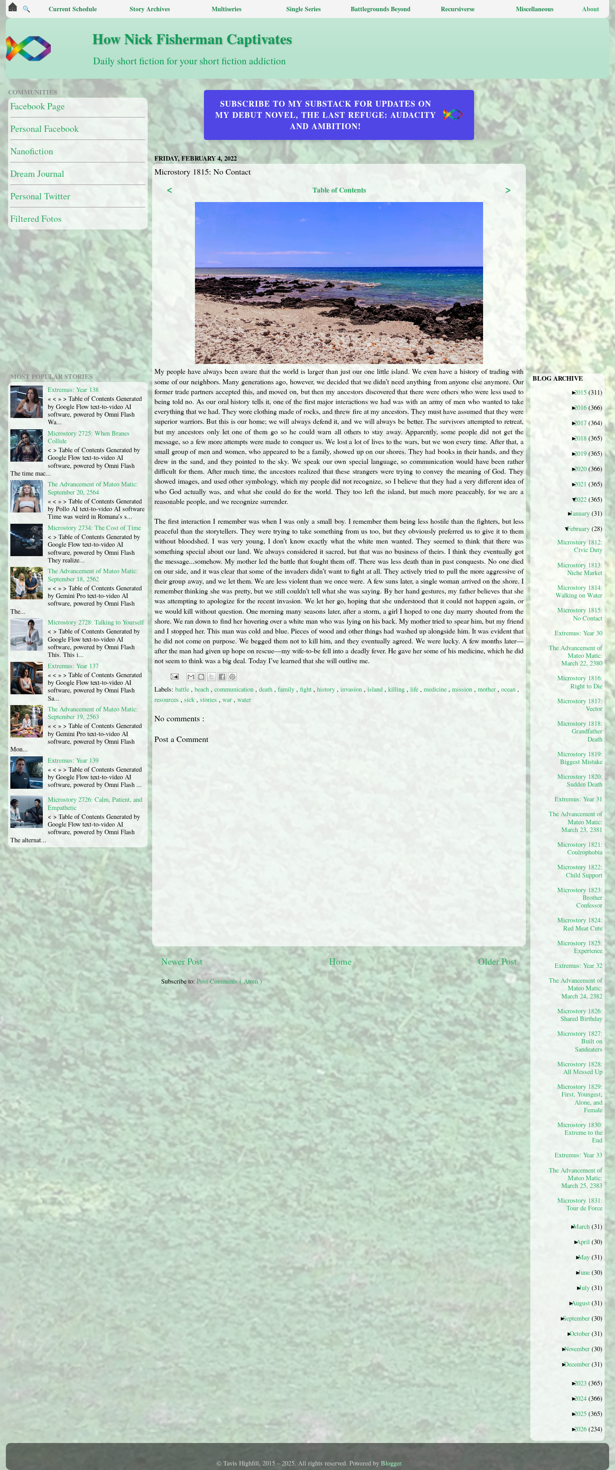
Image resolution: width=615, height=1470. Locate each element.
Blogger (391, 1463)
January (583, 513)
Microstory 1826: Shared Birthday (579, 1015)
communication (234, 689)
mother (487, 689)
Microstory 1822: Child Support (579, 871)
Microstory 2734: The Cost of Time (94, 527)
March (585, 1226)
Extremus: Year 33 (581, 1155)
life (415, 689)
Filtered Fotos (36, 218)
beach (202, 689)
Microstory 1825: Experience (579, 947)
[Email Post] (174, 675)
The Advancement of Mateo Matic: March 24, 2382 (579, 988)
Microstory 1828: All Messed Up (579, 1068)
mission (463, 689)
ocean (509, 689)
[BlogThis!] (201, 676)
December (580, 1364)
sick (190, 699)
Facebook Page (37, 106)
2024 (584, 1398)
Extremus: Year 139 (73, 760)
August (584, 1303)
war (228, 699)
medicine (436, 689)
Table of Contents (339, 189)
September (580, 1318)
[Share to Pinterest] (232, 676)
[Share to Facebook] (221, 676)
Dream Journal (37, 173)
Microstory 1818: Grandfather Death (579, 731)
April (586, 1241)
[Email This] (190, 676)
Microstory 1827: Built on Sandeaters (579, 1041)
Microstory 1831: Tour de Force (579, 1204)
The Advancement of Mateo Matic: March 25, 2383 (579, 1178)
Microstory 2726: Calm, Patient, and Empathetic (95, 803)
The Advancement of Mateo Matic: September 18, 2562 (93, 574)
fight (306, 689)
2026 (584, 1429)
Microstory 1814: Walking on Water (579, 591)
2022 (584, 499)
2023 (584, 1383)
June (587, 1272)
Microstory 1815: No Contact (579, 614)
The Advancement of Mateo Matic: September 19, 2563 (93, 713)
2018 (584, 438)
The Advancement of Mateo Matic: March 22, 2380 (579, 655)
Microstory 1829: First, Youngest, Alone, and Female (579, 1098)
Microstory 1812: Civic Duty (579, 546)
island (375, 689)
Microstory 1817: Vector (579, 705)
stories (209, 699)
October (583, 1333)
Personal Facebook (44, 128)
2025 (584, 1413)
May (587, 1257)
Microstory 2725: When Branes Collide (89, 437)
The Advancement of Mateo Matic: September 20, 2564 (93, 488)
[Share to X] (211, 676)
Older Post (497, 961)
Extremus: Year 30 (581, 633)
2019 (584, 453)
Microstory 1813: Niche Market (579, 569)
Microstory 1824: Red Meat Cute (579, 924)
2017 (584, 422)
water (244, 699)
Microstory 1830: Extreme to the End (579, 1132)
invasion (352, 689)
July (588, 1287)
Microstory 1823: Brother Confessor (579, 897)
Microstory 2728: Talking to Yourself (96, 622)
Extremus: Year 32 (581, 965)
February (582, 528)
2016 (584, 407)
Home (340, 961)
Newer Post (182, 961)
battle (183, 689)
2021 (584, 484)
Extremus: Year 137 (73, 665)
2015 (584, 392)
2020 (584, 468)
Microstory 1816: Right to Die (579, 682)
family (287, 689)
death (266, 689)
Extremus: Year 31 (581, 799)
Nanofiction (31, 151)
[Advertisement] (379, 1055)
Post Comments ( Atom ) (229, 981)
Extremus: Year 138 (73, 389)
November (580, 1348)
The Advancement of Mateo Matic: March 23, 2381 (579, 821)
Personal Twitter (40, 196)
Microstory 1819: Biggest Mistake (579, 758)
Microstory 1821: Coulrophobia (579, 848)
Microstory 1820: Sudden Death (579, 780)
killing (397, 689)
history (327, 689)
